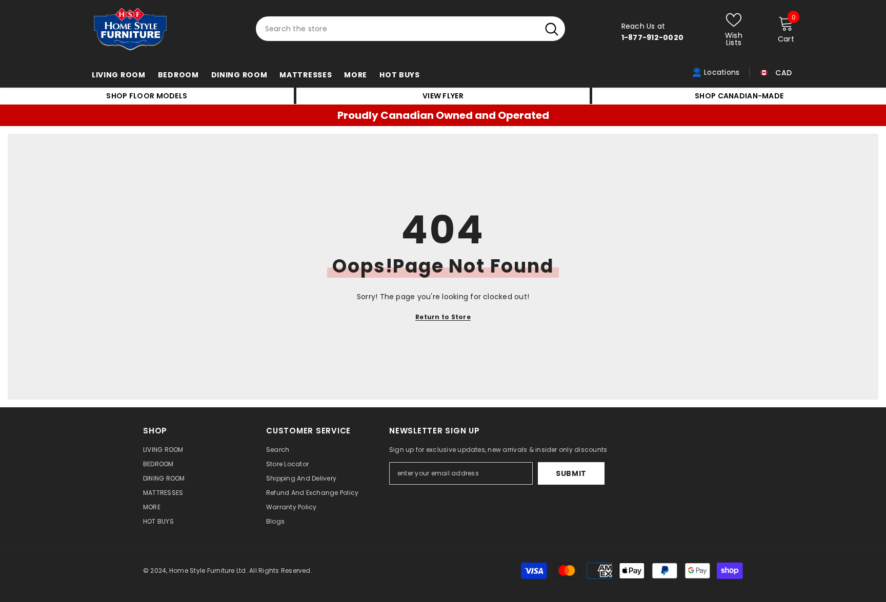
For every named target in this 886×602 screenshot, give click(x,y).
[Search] (410, 28)
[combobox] (397, 28)
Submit (571, 473)
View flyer (443, 96)
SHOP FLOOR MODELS (146, 96)
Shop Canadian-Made (739, 96)
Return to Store (443, 317)
